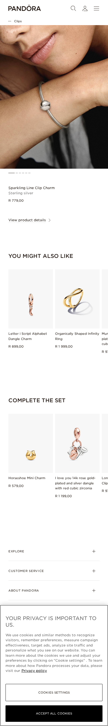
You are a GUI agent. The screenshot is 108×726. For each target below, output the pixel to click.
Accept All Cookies (54, 713)
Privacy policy (34, 671)
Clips (18, 21)
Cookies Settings (54, 692)
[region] (54, 665)
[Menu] (96, 8)
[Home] (24, 8)
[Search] (73, 8)
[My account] (85, 8)
